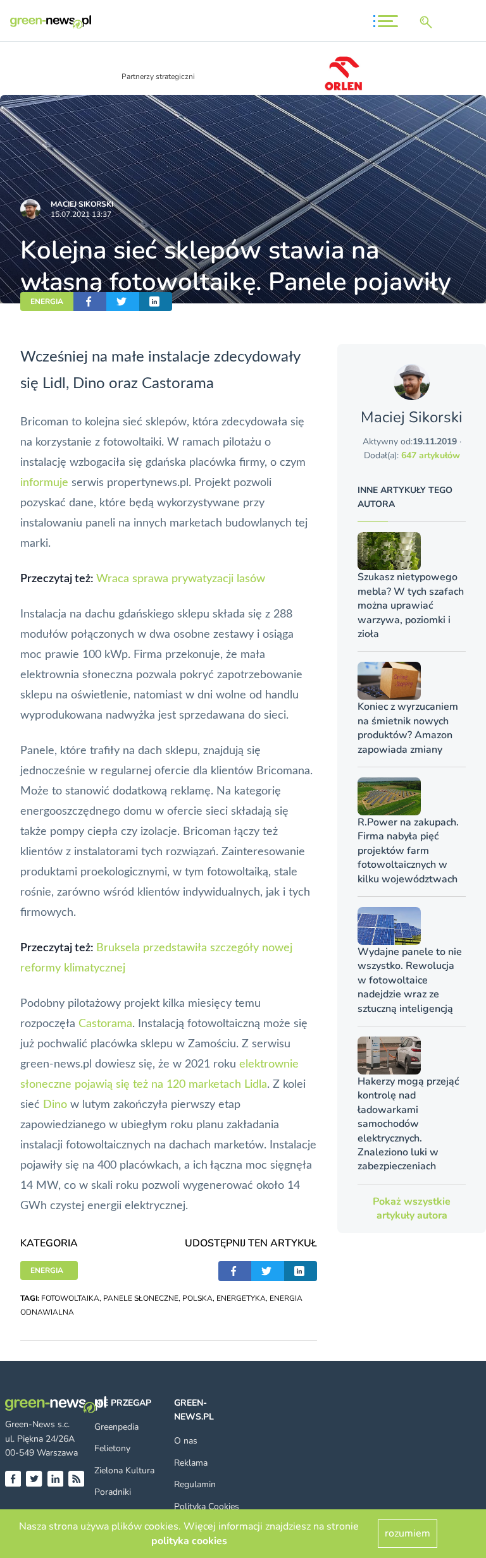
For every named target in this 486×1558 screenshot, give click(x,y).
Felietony (112, 1448)
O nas (185, 1441)
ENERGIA (46, 301)
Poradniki (112, 1492)
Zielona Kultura (124, 1470)
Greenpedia (116, 1427)
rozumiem (407, 1533)
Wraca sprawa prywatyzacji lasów (180, 579)
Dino (55, 1105)
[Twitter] (34, 1479)
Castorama (105, 1024)
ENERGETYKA (241, 1298)
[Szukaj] (428, 22)
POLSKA (197, 1298)
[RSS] (76, 1479)
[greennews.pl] (50, 21)
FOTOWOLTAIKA (70, 1298)
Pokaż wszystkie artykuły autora (412, 1208)
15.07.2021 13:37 (81, 214)
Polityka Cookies (206, 1506)
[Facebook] (13, 1479)
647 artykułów (430, 455)
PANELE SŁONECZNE (140, 1298)
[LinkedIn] (55, 1479)
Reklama (191, 1463)
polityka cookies (189, 1541)
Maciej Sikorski (82, 204)
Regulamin (195, 1484)
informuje (44, 483)
